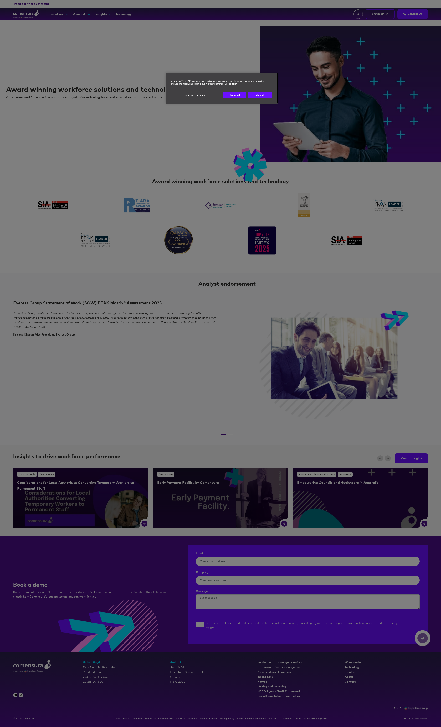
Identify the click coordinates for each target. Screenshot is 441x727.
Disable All (234, 95)
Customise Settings (195, 95)
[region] (222, 88)
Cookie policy (231, 84)
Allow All (260, 95)
